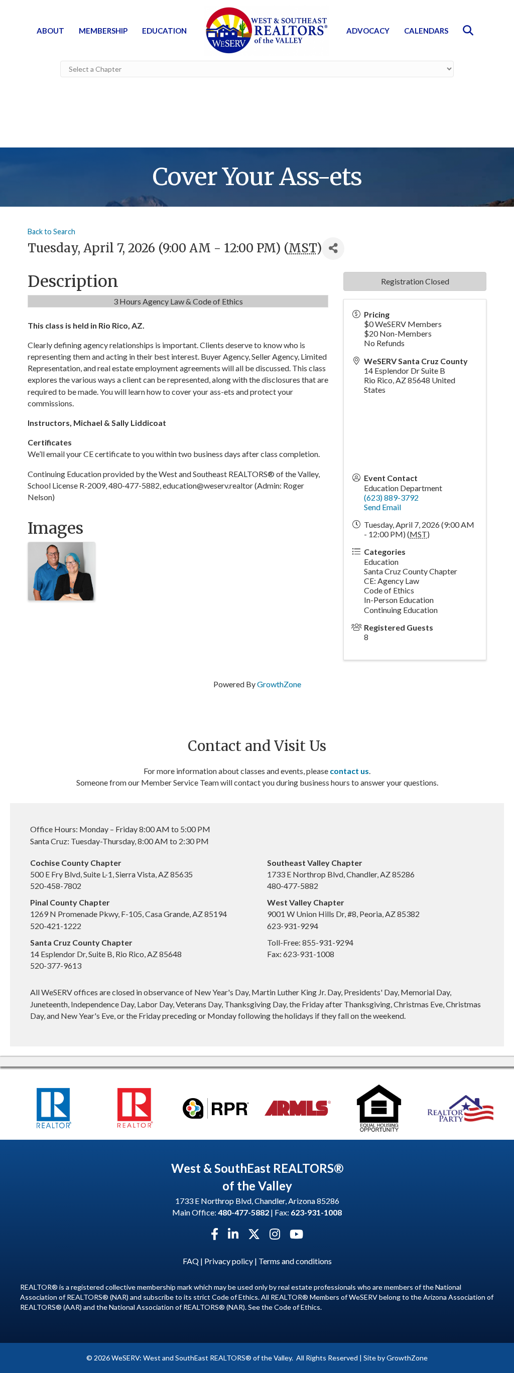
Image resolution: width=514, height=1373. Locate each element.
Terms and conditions (295, 1261)
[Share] (333, 248)
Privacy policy (228, 1261)
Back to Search (51, 231)
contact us (349, 771)
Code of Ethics (297, 1307)
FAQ (191, 1261)
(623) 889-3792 (391, 497)
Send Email (382, 507)
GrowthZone (279, 684)
